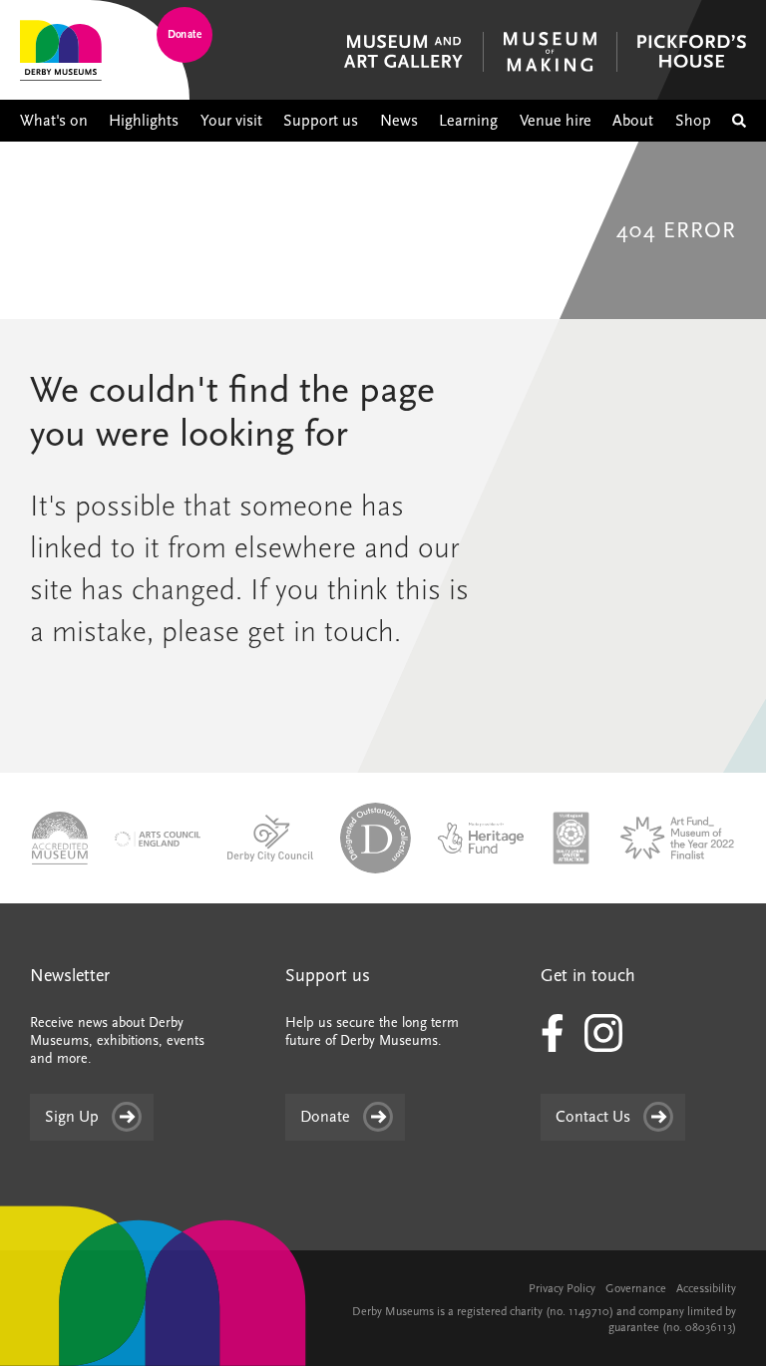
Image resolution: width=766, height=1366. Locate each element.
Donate (184, 35)
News (399, 121)
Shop (693, 121)
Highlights (144, 121)
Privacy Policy (562, 1288)
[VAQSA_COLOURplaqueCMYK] (570, 837)
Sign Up (72, 1117)
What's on (54, 121)
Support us (320, 121)
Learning (468, 121)
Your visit (231, 121)
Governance (635, 1288)
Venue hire (555, 121)
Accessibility (706, 1288)
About (632, 121)
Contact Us (593, 1117)
